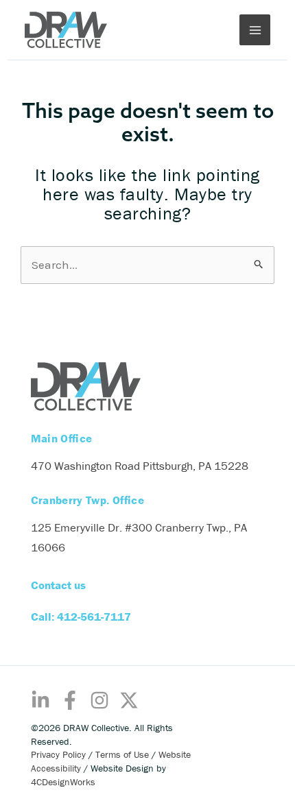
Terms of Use (122, 754)
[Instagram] (99, 700)
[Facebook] (70, 700)
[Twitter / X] (129, 700)
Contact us (58, 585)
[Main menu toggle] (255, 30)
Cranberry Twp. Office (87, 500)
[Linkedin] (40, 700)
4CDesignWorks (63, 782)
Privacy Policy (58, 754)
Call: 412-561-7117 (81, 616)
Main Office (62, 438)
